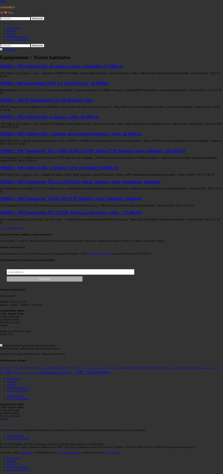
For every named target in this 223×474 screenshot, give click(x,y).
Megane (116, 368)
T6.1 (17, 372)
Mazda (109, 368)
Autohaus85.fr (7, 7)
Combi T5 (55, 367)
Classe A (41, 368)
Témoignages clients (17, 36)
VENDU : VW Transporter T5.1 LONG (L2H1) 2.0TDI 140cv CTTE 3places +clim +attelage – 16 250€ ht (92, 151)
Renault (181, 367)
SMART (193, 368)
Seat (187, 368)
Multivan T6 (153, 367)
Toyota (30, 373)
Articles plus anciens (12, 228)
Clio (46, 368)
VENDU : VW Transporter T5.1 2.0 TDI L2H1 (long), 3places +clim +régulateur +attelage (80, 182)
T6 (12, 372)
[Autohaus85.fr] (8, 49)
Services (11, 33)
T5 (7, 371)
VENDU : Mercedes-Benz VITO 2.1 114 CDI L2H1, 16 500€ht (54, 83)
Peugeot (174, 368)
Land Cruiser (101, 368)
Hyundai (82, 368)
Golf (76, 368)
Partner (167, 368)
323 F (2, 368)
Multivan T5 (140, 367)
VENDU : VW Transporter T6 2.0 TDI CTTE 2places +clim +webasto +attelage (70, 198)
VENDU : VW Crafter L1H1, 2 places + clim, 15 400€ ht (49, 117)
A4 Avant (9, 368)
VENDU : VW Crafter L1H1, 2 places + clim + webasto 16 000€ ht (59, 168)
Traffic (36, 373)
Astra (16, 368)
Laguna (93, 368)
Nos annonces (14, 28)
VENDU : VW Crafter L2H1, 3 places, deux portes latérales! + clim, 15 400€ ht (71, 134)
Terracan (24, 373)
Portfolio (11, 30)
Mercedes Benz (126, 367)
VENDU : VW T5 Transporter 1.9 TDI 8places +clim (46, 100)
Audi (21, 368)
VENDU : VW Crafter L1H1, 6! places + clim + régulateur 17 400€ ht (61, 66)
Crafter (66, 367)
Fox (72, 368)
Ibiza (88, 368)
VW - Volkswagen (92, 371)
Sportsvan (200, 368)
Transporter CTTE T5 (55, 372)
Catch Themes (111, 452)
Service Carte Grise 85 (18, 39)
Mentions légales (15, 395)
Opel (162, 368)
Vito (73, 373)
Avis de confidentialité (18, 398)
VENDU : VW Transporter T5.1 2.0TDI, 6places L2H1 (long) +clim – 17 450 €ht (71, 212)
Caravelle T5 (31, 367)
